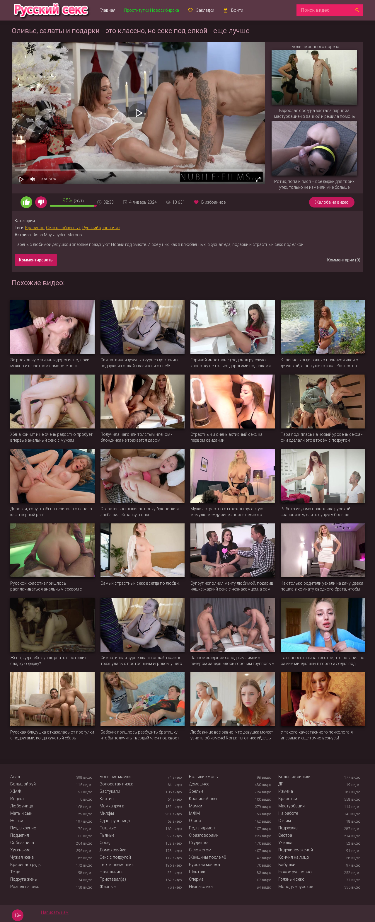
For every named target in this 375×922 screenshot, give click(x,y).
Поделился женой (295, 850)
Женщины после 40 (207, 857)
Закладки (205, 10)
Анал (15, 776)
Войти (237, 10)
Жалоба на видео (332, 202)
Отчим (284, 820)
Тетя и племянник (117, 864)
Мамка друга (112, 806)
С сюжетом (200, 850)
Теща (15, 872)
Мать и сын (21, 813)
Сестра (285, 835)
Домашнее (199, 784)
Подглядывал (202, 828)
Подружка (288, 828)
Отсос (195, 820)
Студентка (199, 842)
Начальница (112, 872)
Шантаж (197, 872)
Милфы (107, 813)
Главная (107, 10)
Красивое (34, 227)
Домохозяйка (113, 850)
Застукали (110, 791)
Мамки (195, 806)
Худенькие (20, 850)
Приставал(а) (113, 879)
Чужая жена (22, 857)
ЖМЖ (15, 791)
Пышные (108, 828)
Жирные (107, 886)
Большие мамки (115, 776)
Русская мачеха (204, 864)
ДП (281, 784)
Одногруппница (115, 820)
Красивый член (204, 798)
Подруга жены (24, 879)
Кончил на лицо (293, 857)
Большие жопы (204, 776)
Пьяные (107, 835)
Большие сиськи (294, 776)
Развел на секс (24, 886)
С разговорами (204, 835)
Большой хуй (23, 784)
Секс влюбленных (63, 227)
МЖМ (194, 813)
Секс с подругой (115, 857)
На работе (288, 813)
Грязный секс (291, 879)
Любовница (21, 806)
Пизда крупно (23, 828)
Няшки (16, 820)
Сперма (196, 879)
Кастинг (107, 798)
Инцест (17, 798)
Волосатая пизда (116, 784)
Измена (285, 791)
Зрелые (196, 791)
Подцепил (19, 835)
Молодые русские (295, 886)
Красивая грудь (25, 864)
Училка (285, 842)
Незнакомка (201, 886)
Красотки (287, 798)
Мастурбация (291, 806)
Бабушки (286, 864)
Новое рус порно (295, 872)
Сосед (105, 842)
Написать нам (55, 912)
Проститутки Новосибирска (151, 10)
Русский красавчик (101, 227)
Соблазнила (22, 842)
